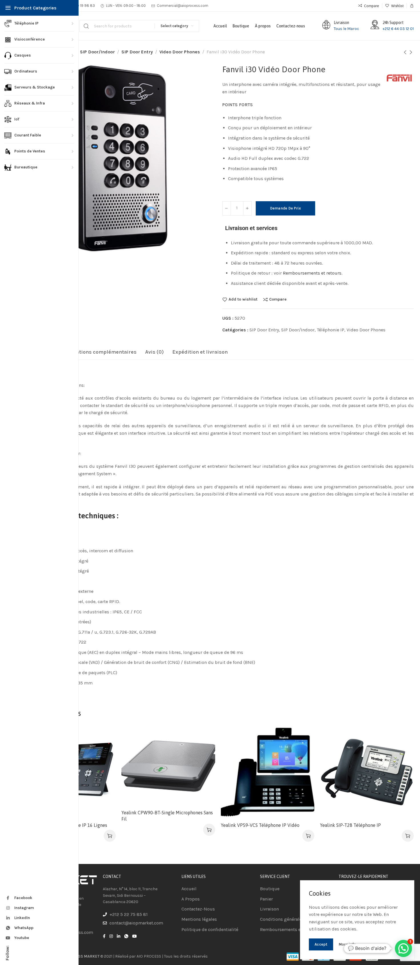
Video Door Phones (179, 52)
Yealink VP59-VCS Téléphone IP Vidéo (260, 825)
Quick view (105, 763)
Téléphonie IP (330, 330)
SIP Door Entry (137, 52)
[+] (247, 208)
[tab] (98, 352)
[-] (226, 208)
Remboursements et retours (312, 273)
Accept (321, 944)
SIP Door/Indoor (97, 52)
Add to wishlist (243, 299)
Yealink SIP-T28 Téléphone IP (350, 825)
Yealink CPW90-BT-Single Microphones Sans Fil (167, 815)
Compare (278, 299)
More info (347, 944)
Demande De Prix (285, 208)
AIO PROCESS (149, 956)
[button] (110, 836)
